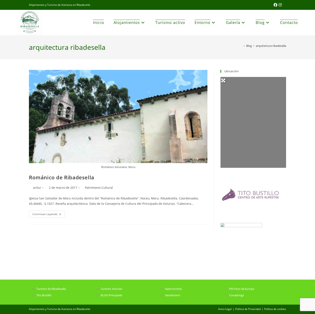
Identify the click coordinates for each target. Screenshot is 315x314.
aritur (37, 188)
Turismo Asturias (111, 289)
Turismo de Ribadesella (51, 289)
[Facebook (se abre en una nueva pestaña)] (276, 5)
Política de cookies (275, 309)
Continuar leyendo (49, 215)
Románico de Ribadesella (61, 177)
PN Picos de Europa (241, 289)
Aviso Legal (225, 309)
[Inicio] (241, 46)
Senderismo (172, 295)
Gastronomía (173, 289)
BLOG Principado (111, 295)
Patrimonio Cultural (99, 188)
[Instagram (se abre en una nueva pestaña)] (280, 5)
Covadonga (236, 295)
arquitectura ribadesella (271, 46)
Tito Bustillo (43, 295)
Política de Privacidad (248, 309)
